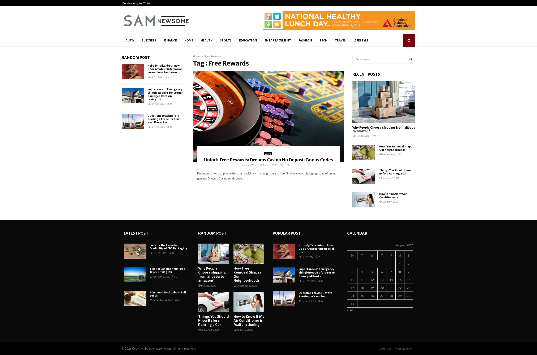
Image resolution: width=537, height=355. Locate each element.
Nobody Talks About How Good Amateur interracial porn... (316, 248)
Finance (170, 40)
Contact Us (385, 348)
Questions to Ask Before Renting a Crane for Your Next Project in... (163, 119)
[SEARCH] (410, 59)
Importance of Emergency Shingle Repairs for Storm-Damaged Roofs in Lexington (165, 94)
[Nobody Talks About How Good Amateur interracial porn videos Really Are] (133, 71)
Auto (129, 40)
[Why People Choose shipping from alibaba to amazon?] (383, 102)
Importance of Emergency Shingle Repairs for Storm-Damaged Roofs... (316, 272)
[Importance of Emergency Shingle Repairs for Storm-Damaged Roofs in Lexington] (133, 95)
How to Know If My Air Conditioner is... (393, 195)
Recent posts (366, 74)
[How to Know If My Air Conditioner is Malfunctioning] (363, 199)
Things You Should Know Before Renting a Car (395, 172)
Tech (323, 40)
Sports (226, 40)
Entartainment (278, 40)
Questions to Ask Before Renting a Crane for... (315, 294)
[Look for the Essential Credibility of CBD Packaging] (135, 251)
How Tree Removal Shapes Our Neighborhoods (396, 148)
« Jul (350, 310)
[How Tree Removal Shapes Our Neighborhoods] (363, 152)
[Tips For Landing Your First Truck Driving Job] (135, 274)
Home (188, 40)
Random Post (136, 57)
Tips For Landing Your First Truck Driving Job (167, 270)
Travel (340, 40)
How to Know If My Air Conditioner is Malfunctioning (248, 320)
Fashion (305, 40)
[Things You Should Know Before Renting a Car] (363, 176)
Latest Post (136, 233)
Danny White (251, 165)
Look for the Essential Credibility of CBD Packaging (168, 247)
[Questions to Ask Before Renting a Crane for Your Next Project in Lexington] (133, 121)
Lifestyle (361, 40)
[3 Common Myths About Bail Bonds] (135, 298)
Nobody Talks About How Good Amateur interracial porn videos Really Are (164, 69)
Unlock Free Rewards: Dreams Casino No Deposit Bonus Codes (268, 159)
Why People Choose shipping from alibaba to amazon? (383, 129)
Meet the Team (403, 348)
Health (206, 40)
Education (248, 40)
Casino (268, 153)
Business (149, 40)
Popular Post (287, 233)
